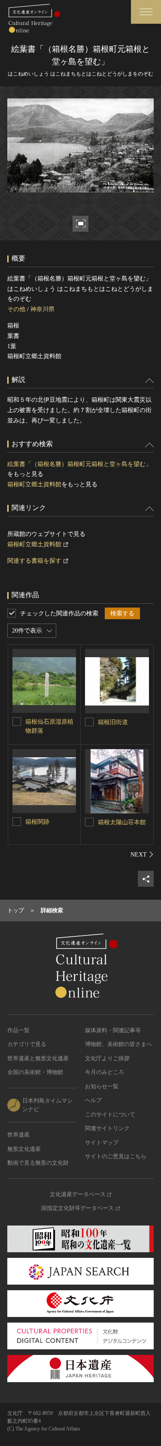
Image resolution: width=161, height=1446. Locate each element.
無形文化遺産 (24, 1149)
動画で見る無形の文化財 (38, 1162)
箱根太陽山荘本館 (122, 822)
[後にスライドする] (142, 854)
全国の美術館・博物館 (35, 1072)
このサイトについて (110, 1114)
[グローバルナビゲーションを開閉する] (146, 12)
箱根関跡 (37, 822)
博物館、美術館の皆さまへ (118, 1044)
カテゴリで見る (26, 1044)
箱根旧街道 (113, 722)
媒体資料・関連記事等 (113, 1030)
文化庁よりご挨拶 (107, 1058)
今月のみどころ (104, 1072)
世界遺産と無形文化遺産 (38, 1058)
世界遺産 (18, 1134)
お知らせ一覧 (101, 1086)
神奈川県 (42, 309)
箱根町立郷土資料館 (34, 484)
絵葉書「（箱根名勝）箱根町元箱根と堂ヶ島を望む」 (79, 464)
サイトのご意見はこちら (115, 1156)
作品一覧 (18, 1030)
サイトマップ (101, 1142)
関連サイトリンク (107, 1128)
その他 (16, 309)
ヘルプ (93, 1100)
